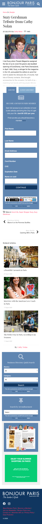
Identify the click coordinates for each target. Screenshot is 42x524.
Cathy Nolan (18, 31)
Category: (7, 376)
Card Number (10, 161)
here (24, 120)
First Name (9, 128)
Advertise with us (17, 512)
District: (7, 367)
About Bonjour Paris (9, 508)
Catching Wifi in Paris (27, 231)
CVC (7, 166)
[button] (21, 270)
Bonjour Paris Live (23, 510)
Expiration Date (11, 171)
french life (15, 212)
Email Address (11, 151)
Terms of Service (22, 206)
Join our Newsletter (9, 510)
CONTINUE (21, 187)
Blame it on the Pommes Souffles (19, 221)
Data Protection (8, 515)
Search (21, 385)
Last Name (9, 140)
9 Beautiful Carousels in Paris (15, 270)
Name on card (10, 176)
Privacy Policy (29, 512)
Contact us (6, 512)
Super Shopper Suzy (26, 212)
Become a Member (24, 508)
